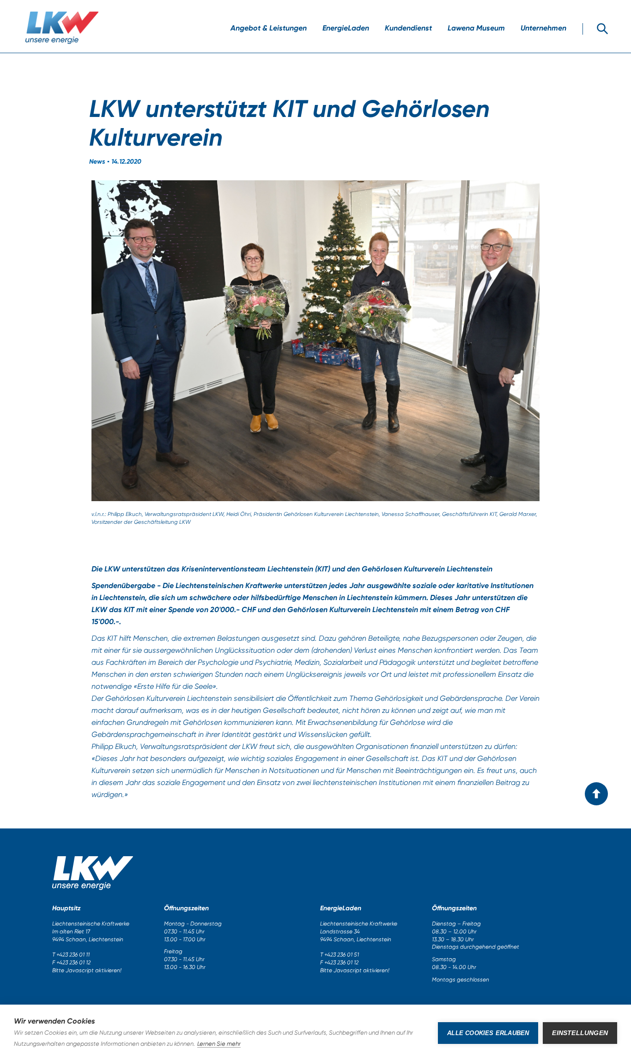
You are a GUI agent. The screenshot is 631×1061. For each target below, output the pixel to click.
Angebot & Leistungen (269, 28)
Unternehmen (543, 28)
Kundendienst (408, 28)
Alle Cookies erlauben (488, 1033)
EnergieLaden (345, 28)
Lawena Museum (476, 28)
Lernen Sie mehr (219, 1043)
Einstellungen (580, 1033)
